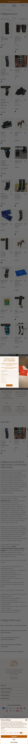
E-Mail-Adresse (4, 370)
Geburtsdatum (4, 374)
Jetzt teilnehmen (9, 385)
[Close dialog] (27, 357)
